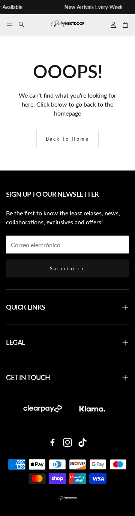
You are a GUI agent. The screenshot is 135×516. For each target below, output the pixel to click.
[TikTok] (82, 442)
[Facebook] (52, 442)
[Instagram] (67, 442)
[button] (10, 24)
